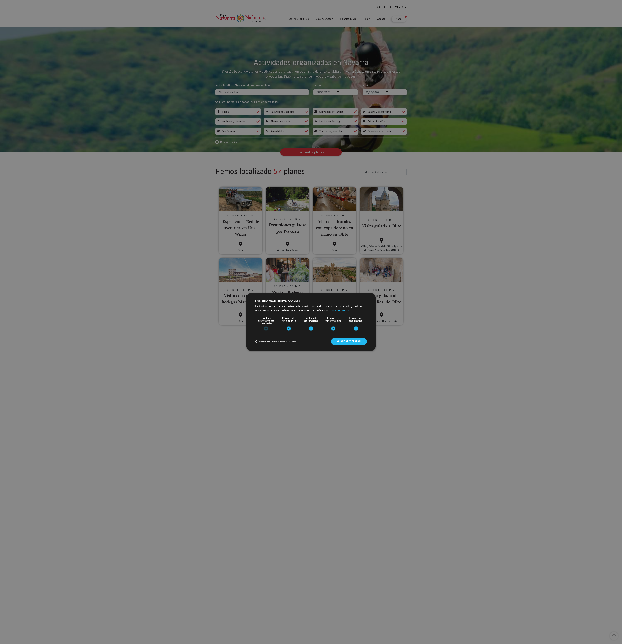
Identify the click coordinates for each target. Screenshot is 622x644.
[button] (275, 341)
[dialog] (311, 322)
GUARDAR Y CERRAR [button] (349, 341)
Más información (339, 310)
